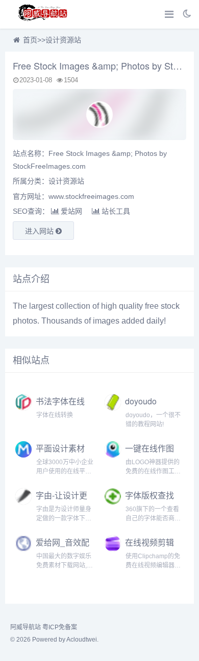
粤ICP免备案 (59, 627)
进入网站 (40, 231)
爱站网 (71, 211)
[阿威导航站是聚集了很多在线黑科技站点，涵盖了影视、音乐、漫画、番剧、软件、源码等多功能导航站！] (43, 14)
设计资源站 (63, 40)
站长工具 (116, 211)
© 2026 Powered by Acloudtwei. (54, 639)
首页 (30, 40)
